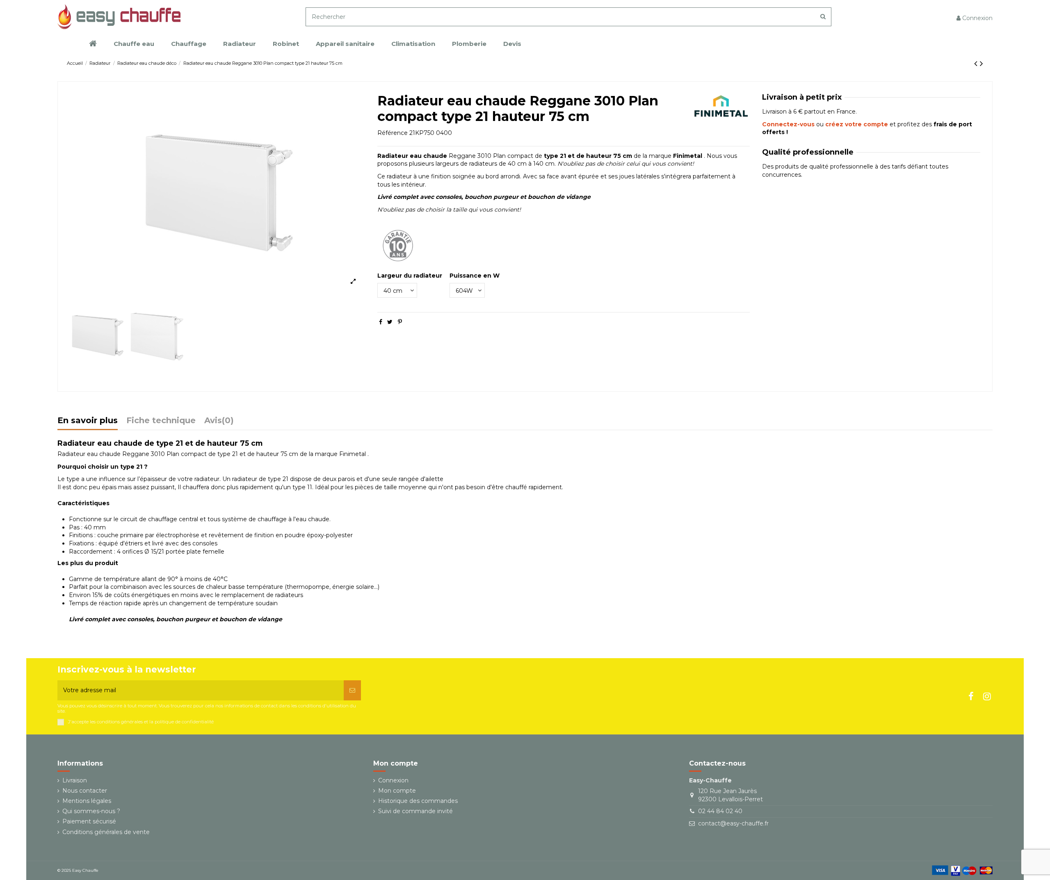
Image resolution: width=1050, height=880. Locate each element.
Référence (392, 133)
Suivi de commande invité (415, 811)
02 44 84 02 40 (720, 811)
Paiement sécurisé (89, 821)
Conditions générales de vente (106, 832)
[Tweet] (390, 322)
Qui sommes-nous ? (91, 811)
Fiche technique (161, 421)
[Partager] (380, 322)
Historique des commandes (418, 801)
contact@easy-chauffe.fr (733, 823)
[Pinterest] (400, 322)
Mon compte (397, 790)
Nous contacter (84, 790)
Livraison (74, 780)
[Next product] (981, 63)
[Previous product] (977, 63)
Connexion (393, 780)
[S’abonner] (352, 690)
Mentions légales (86, 801)
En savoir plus (87, 421)
